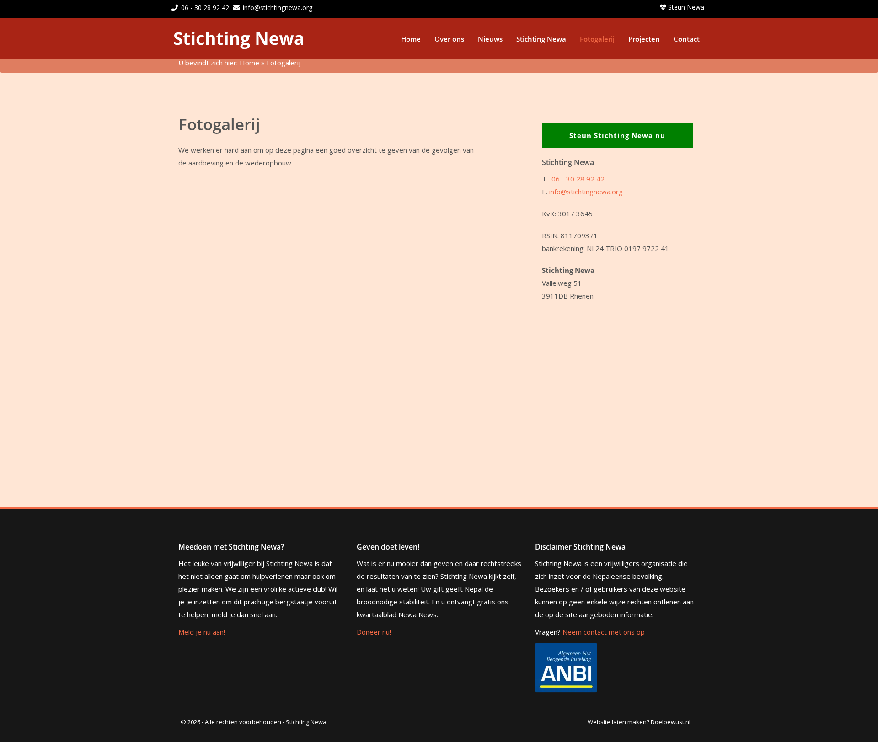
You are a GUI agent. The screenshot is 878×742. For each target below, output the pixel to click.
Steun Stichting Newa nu (617, 135)
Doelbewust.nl (671, 722)
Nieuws (490, 38)
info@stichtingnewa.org (277, 7)
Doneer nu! (374, 631)
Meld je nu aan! (201, 631)
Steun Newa (685, 7)
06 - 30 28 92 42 (205, 7)
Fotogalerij (597, 38)
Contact (687, 38)
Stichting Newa (541, 38)
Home (411, 38)
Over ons (449, 38)
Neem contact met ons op (603, 631)
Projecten (644, 38)
